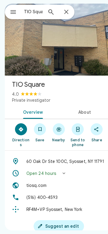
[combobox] (33, 11)
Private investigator (31, 100)
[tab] (32, 111)
